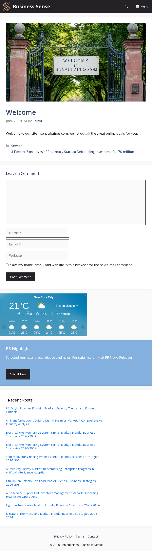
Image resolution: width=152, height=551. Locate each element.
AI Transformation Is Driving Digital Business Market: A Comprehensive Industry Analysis (54, 422)
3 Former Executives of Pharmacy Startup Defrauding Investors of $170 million (72, 151)
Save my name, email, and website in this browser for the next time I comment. (71, 265)
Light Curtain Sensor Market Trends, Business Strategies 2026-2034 (53, 505)
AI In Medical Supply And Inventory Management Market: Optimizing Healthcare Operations (52, 494)
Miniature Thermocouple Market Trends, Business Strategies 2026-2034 (52, 515)
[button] (126, 6)
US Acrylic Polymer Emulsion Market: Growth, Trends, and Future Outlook (50, 410)
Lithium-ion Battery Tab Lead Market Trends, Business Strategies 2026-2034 (51, 482)
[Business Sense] (6, 6)
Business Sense (31, 6)
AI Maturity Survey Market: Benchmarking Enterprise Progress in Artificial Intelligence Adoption (50, 470)
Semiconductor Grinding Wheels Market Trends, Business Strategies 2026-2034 (52, 458)
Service (16, 145)
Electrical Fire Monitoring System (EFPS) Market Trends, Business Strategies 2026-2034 (50, 434)
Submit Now (18, 374)
